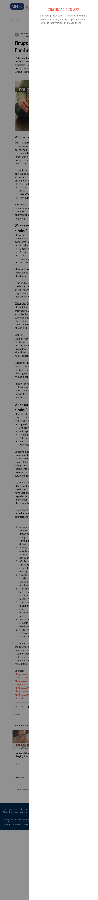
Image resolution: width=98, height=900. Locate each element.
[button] (93, 5)
